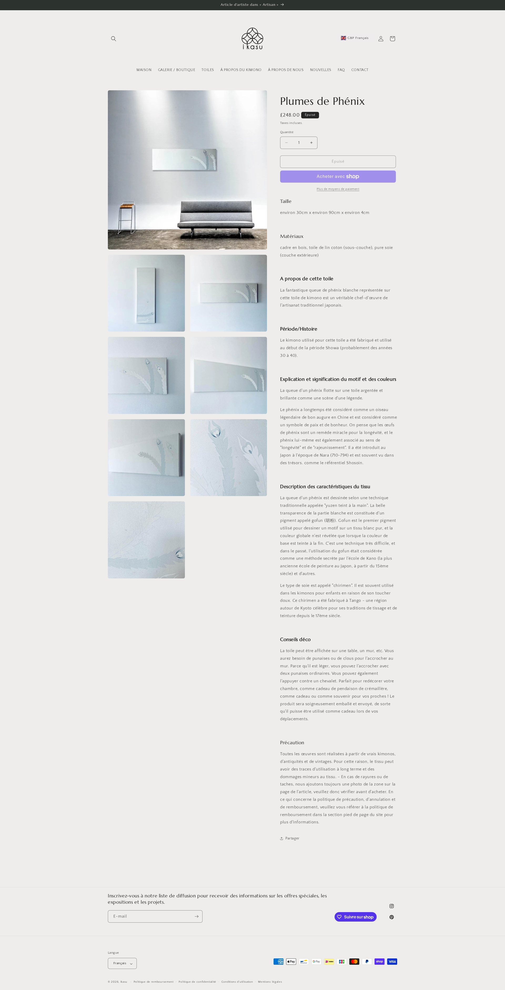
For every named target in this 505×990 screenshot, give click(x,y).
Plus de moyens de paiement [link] (338, 189)
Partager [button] (292, 838)
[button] (113, 38)
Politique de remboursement (154, 981)
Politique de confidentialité (197, 981)
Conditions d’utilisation (237, 981)
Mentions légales (270, 981)
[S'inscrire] (196, 916)
